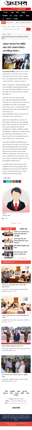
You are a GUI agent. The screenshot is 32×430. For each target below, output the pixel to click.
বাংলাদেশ (17, 393)
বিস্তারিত (15, 291)
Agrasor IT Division (20, 424)
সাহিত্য (27, 15)
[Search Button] (28, 29)
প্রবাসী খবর (8, 19)
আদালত (27, 393)
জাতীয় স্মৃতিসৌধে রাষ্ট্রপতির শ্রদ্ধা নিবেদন (12, 346)
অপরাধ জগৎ (5, 393)
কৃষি (11, 15)
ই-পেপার (5, 12)
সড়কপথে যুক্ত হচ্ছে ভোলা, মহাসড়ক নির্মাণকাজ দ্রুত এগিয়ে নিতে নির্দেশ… (21, 241)
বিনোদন (21, 15)
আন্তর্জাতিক (5, 15)
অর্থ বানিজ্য (16, 395)
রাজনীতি (23, 12)
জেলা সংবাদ (24, 391)
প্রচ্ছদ (12, 12)
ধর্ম (3, 19)
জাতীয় (17, 12)
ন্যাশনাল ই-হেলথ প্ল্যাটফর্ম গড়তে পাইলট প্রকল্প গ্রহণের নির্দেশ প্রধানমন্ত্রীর (21, 234)
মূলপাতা (4, 34)
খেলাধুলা (15, 15)
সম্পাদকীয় (15, 19)
